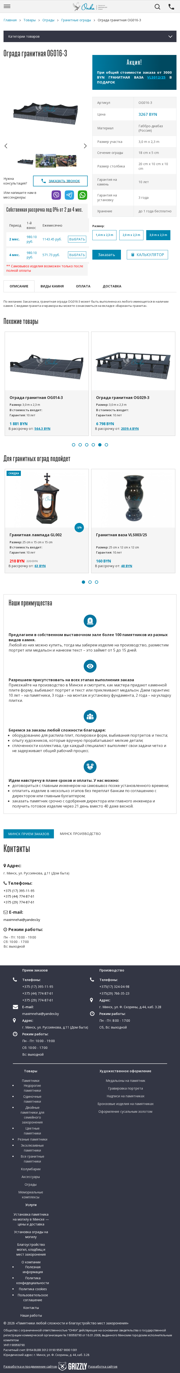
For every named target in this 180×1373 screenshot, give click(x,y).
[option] (46, 109)
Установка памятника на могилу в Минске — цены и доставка (31, 1219)
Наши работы (31, 1315)
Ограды (31, 1184)
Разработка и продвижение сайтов (30, 1366)
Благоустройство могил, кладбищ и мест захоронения (31, 1249)
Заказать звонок (64, 181)
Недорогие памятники (32, 1088)
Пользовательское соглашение (33, 1297)
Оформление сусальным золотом (125, 1111)
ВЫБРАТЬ (77, 239)
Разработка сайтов (102, 1366)
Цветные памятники (32, 1130)
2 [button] (80, 445)
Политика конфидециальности (32, 1280)
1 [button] (74, 445)
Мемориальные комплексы (30, 1194)
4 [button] (93, 445)
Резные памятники (32, 1139)
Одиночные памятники (32, 1099)
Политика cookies (33, 1289)
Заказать (106, 254)
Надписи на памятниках (125, 1096)
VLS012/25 (156, 77)
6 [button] (106, 445)
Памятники (30, 1080)
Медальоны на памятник (125, 1080)
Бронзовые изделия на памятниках (126, 1103)
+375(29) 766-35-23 (114, 993)
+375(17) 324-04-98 (114, 986)
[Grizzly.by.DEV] (72, 1366)
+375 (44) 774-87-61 (19, 896)
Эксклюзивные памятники (32, 1147)
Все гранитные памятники (32, 1158)
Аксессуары (31, 1176)
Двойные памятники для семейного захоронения (32, 1114)
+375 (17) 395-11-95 (19, 890)
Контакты (31, 1307)
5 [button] (100, 445)
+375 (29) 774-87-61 (19, 902)
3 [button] (87, 445)
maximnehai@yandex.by (22, 919)
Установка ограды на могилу (31, 1234)
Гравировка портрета (125, 1088)
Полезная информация (33, 1269)
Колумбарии (31, 1169)
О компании (31, 1262)
